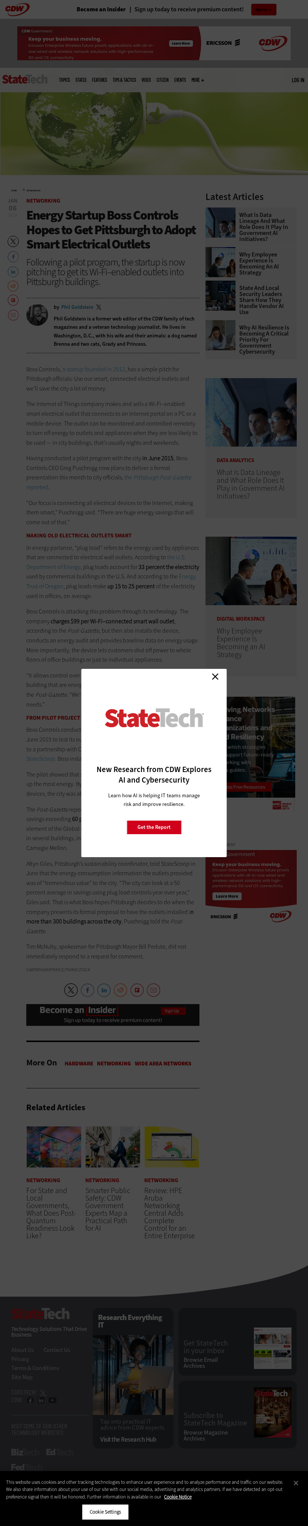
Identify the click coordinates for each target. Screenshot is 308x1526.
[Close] (296, 1483)
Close (215, 676)
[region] (154, 1498)
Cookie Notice (178, 1497)
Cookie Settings (105, 1512)
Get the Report (154, 827)
